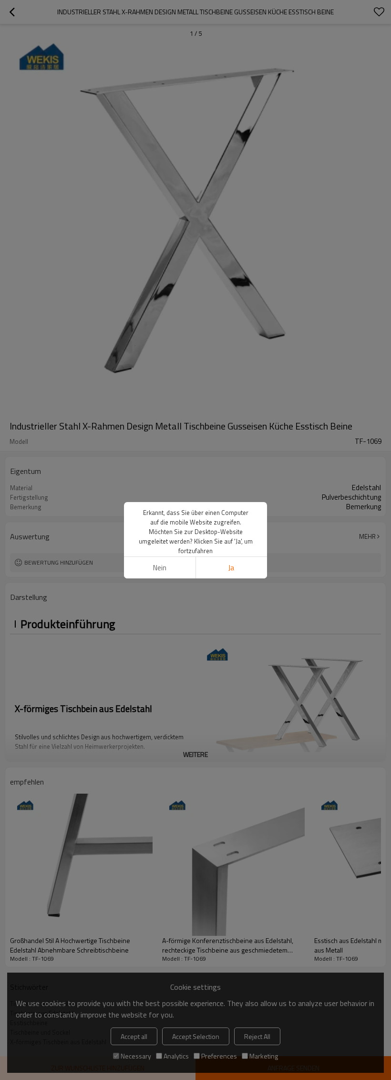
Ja (231, 567)
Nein (159, 567)
